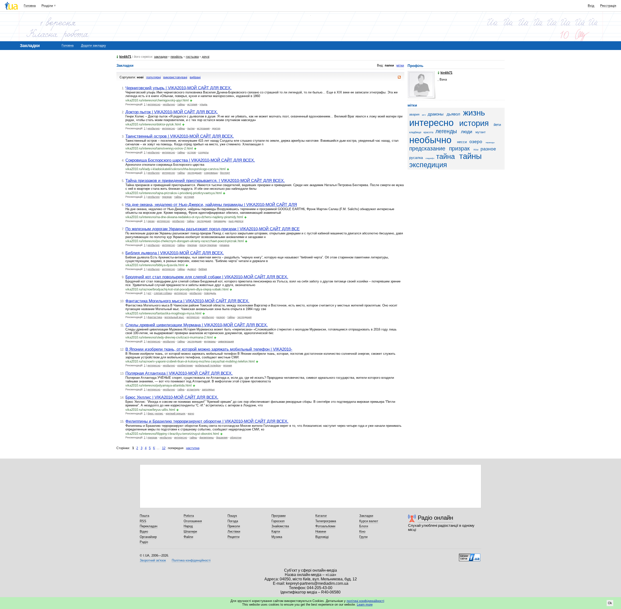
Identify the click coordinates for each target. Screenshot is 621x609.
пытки (191, 128)
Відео (144, 531)
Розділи (47, 6)
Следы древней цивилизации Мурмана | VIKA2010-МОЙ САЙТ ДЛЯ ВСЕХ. (196, 324)
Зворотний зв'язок (153, 560)
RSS (143, 521)
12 (163, 448)
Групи (363, 537)
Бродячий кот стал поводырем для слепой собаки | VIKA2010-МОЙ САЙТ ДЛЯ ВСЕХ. (206, 276)
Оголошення (193, 521)
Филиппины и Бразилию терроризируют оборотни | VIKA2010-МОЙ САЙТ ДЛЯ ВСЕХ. (206, 421)
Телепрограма (325, 521)
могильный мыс (174, 317)
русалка (416, 158)
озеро (475, 141)
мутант (480, 132)
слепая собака (163, 293)
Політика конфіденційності (191, 560)
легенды (446, 131)
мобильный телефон (208, 365)
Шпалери (190, 531)
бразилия (222, 437)
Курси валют (368, 521)
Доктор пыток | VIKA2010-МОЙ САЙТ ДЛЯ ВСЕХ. (171, 111)
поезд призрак (208, 245)
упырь (203, 104)
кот (149, 293)
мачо (191, 413)
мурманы (210, 341)
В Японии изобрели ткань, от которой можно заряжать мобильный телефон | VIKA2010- (208, 349)
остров (191, 152)
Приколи (234, 526)
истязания (203, 128)
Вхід (591, 6)
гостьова (192, 56)
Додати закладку (93, 45)
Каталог (321, 516)
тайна (180, 389)
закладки (160, 56)
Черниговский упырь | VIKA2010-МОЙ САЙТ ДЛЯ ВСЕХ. (178, 87)
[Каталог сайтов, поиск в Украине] (469, 556)
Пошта (144, 516)
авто (424, 115)
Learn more (365, 604)
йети (497, 125)
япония (227, 365)
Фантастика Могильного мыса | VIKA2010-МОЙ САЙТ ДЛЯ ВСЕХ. (187, 300)
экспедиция (194, 172)
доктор (216, 128)
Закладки (366, 516)
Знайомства (280, 526)
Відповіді (322, 537)
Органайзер (148, 537)
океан (151, 221)
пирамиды (219, 221)
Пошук (232, 516)
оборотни (235, 437)
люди (466, 131)
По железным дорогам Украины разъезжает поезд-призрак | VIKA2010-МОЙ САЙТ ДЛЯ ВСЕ (212, 228)
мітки (400, 65)
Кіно (362, 531)
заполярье (208, 389)
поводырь (210, 293)
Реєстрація (608, 6)
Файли (188, 537)
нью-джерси (236, 221)
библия (202, 269)
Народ (188, 526)
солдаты (203, 152)
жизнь (474, 112)
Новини (320, 531)
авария (414, 114)
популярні (153, 77)
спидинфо (429, 158)
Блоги (363, 526)
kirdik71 (125, 56)
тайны (181, 104)
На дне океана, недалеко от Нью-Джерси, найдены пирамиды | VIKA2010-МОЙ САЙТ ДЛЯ (211, 204)
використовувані (175, 77)
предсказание (427, 148)
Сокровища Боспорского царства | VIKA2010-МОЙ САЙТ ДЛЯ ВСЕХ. (190, 160)
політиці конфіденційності (365, 601)
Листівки (234, 531)
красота (428, 132)
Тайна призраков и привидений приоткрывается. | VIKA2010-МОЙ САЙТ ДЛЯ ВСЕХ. (205, 180)
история (192, 104)
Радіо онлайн (435, 517)
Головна (30, 6)
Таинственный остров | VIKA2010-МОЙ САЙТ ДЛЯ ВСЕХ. (179, 136)
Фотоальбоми (325, 526)
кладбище (415, 132)
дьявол (191, 269)
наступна (192, 448)
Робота (189, 516)
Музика (276, 537)
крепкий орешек (175, 413)
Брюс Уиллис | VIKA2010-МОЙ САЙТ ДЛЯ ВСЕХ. (171, 397)
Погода (233, 521)
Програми (278, 516)
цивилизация (226, 341)
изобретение (185, 365)
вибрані (195, 77)
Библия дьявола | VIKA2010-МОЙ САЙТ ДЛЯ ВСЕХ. (174, 252)
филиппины (206, 437)
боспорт (225, 172)
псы (476, 149)
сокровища (211, 172)
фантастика (154, 317)
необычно (169, 104)
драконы (435, 114)
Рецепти (233, 537)
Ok (610, 603)
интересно (153, 104)
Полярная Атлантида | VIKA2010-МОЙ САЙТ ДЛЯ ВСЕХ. (179, 373)
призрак (167, 196)
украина (224, 245)
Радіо (144, 542)
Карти (275, 531)
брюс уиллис (155, 413)
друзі (205, 56)
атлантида (193, 389)
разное (220, 317)
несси (462, 142)
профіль (177, 56)
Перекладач (148, 526)
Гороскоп (278, 521)
